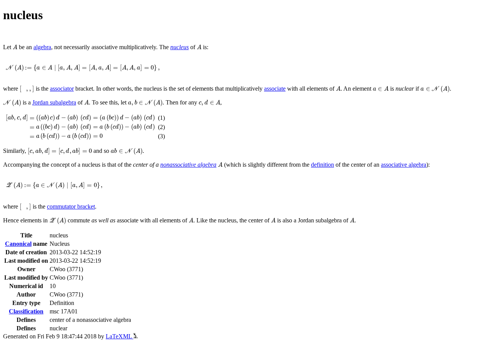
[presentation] (15, 47)
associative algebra (403, 164)
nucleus (179, 47)
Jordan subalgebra (54, 102)
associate (275, 88)
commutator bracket (71, 206)
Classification (26, 311)
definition (322, 164)
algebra (42, 47)
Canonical (18, 243)
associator (62, 88)
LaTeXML (119, 336)
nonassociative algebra (188, 164)
